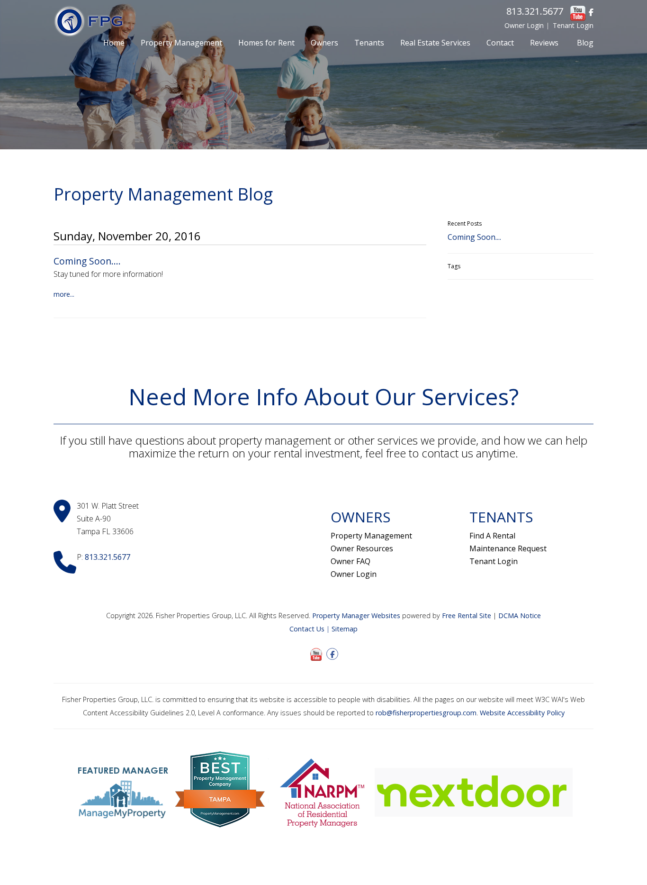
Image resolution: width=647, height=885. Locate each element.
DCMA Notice (519, 615)
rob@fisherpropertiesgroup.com (426, 712)
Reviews (544, 42)
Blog (585, 42)
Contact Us (306, 628)
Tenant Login (573, 25)
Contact (500, 42)
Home (114, 42)
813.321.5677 (534, 11)
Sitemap (345, 628)
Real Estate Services (435, 42)
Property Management (181, 42)
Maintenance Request (508, 548)
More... (64, 294)
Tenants (369, 42)
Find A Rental (492, 535)
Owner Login (524, 25)
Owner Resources (362, 548)
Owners (324, 42)
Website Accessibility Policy (522, 712)
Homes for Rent (266, 42)
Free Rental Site (466, 615)
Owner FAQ (350, 561)
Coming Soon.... (87, 261)
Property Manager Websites (356, 615)
